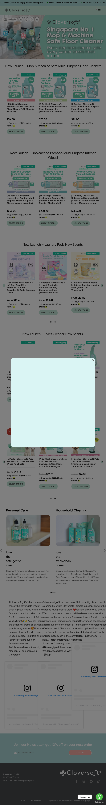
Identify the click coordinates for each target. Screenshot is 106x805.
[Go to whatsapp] (99, 796)
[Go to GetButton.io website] (99, 802)
